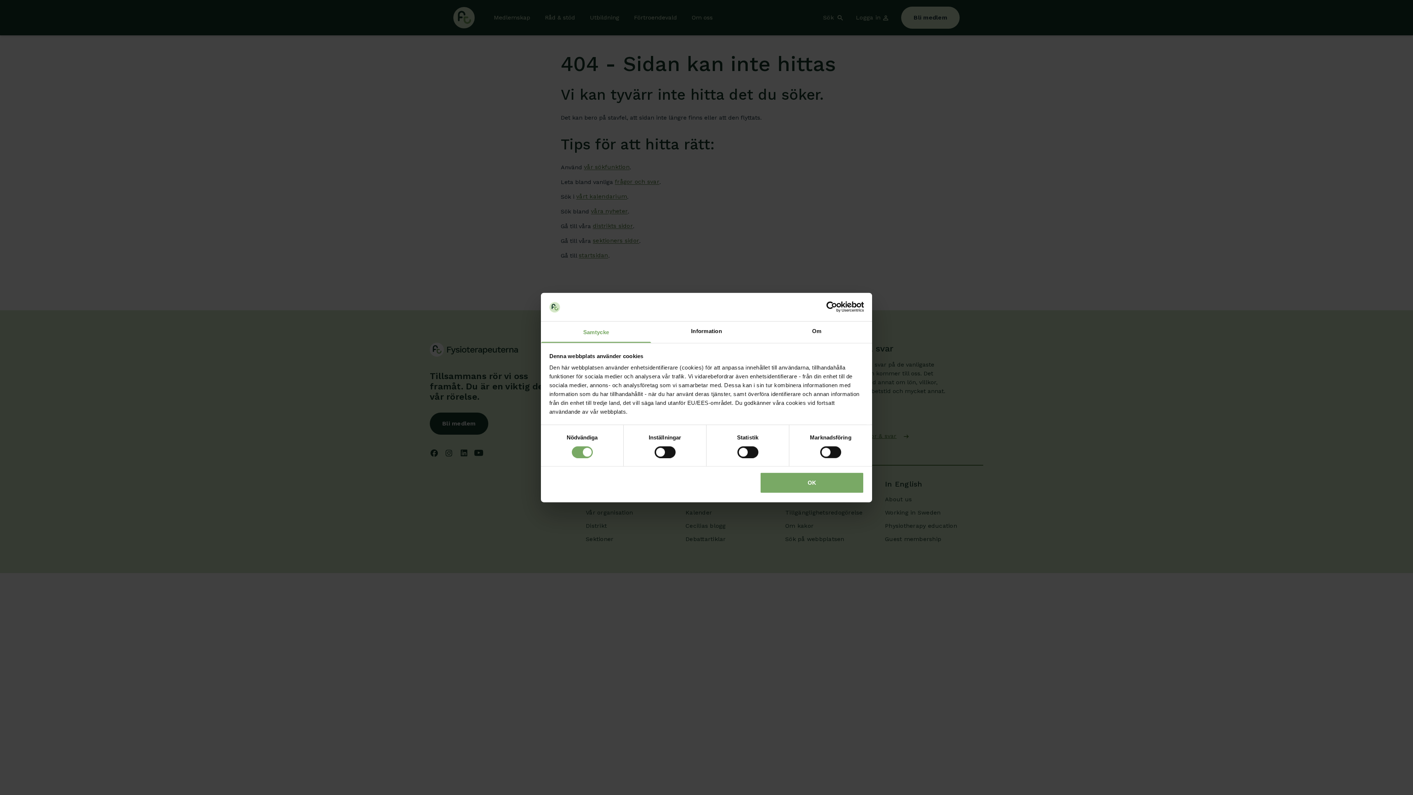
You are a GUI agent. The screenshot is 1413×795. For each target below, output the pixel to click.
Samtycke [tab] (596, 332)
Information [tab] (706, 331)
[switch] (665, 452)
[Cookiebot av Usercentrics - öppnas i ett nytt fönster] (832, 306)
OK (812, 483)
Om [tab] (817, 331)
